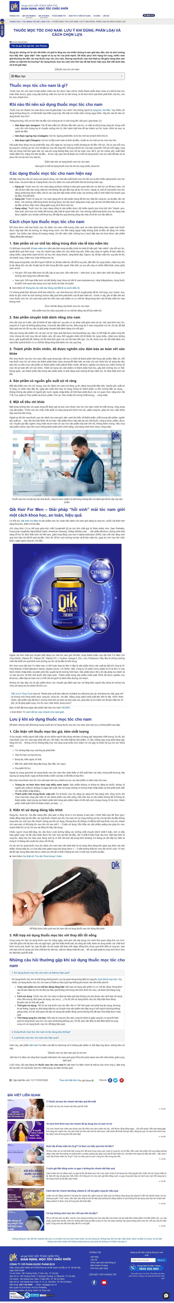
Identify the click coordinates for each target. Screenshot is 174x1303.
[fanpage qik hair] (94, 1282)
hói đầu (106, 110)
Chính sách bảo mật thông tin (103, 1262)
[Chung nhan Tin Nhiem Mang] (17, 1295)
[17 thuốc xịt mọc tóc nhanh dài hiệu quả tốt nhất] (24, 1109)
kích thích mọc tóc (107, 979)
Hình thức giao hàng (99, 1268)
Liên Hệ (93, 1260)
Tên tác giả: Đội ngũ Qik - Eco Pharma (29, 46)
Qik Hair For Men (29, 521)
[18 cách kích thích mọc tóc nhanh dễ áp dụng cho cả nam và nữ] (24, 1131)
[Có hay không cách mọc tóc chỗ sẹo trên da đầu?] (24, 1220)
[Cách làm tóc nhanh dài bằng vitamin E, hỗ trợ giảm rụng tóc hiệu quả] (24, 1198)
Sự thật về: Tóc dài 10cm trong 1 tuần (42, 856)
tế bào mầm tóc (39, 248)
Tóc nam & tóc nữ (31, 22)
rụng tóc (97, 110)
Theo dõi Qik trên (68, 1080)
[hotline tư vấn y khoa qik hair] (147, 1267)
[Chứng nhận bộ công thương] (31, 1295)
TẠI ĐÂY (65, 708)
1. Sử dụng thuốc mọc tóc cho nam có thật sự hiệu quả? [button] (41, 973)
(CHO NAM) (43, 17)
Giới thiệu (94, 1257)
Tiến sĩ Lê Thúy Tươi (21, 694)
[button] (166, 1296)
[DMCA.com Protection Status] (46, 1295)
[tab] (67, 973)
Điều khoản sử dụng (99, 1265)
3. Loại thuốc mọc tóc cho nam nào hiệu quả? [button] (35, 1038)
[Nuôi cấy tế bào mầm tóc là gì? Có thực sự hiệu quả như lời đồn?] (24, 1153)
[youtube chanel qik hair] (104, 1282)
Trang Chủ (15, 22)
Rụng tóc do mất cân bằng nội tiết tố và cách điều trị (53, 288)
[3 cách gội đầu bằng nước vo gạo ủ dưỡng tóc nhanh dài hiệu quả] (24, 1176)
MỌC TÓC (46, 22)
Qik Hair (34, 1045)
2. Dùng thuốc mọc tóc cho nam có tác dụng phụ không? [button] (41, 1032)
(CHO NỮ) (29, 17)
